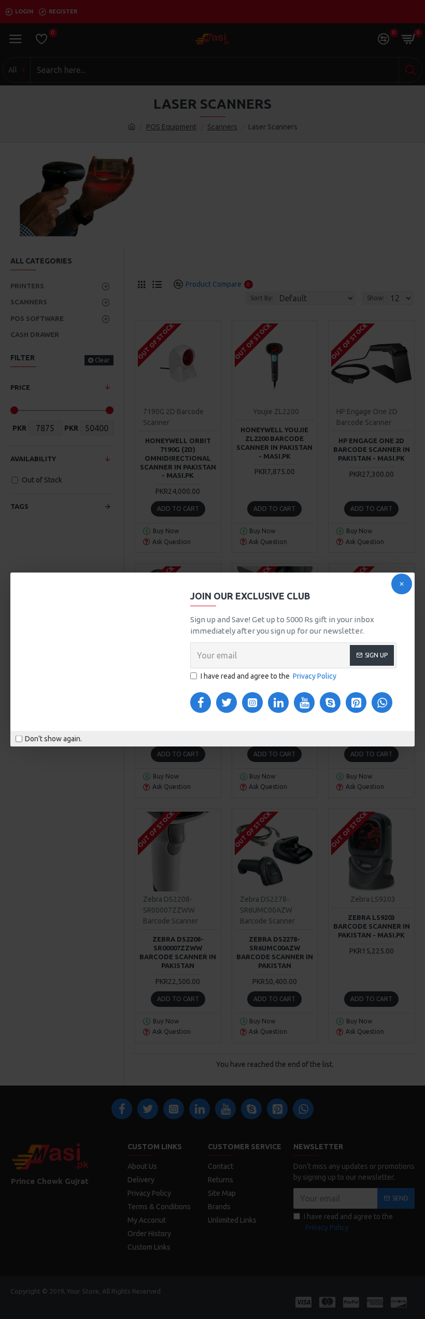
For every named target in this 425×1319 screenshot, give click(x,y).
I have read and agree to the (268, 676)
